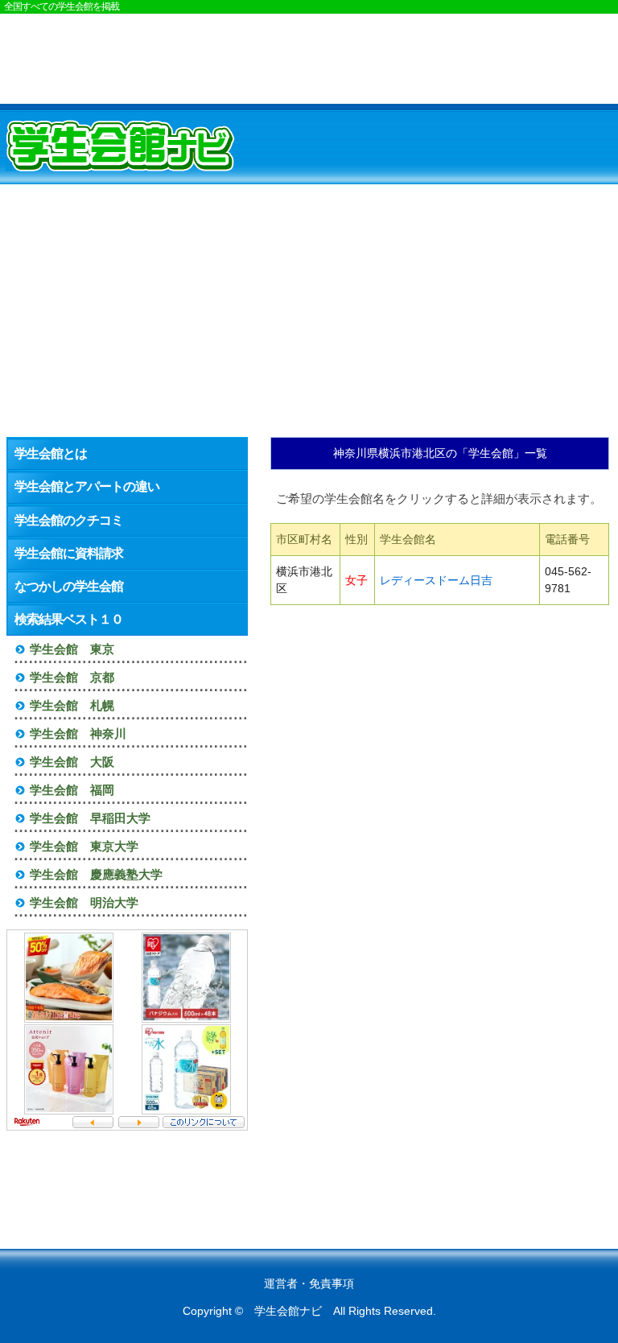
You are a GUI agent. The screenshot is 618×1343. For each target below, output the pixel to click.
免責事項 (331, 1283)
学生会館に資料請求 (68, 553)
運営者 (281, 1283)
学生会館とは (50, 453)
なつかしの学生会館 (68, 586)
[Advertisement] (309, 58)
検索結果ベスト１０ (68, 619)
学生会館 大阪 (72, 761)
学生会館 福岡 (72, 790)
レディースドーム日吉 (436, 580)
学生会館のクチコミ (68, 520)
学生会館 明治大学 (84, 902)
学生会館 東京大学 (84, 846)
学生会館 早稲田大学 (90, 818)
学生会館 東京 (72, 649)
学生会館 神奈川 (78, 733)
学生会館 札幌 (72, 705)
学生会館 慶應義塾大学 (96, 874)
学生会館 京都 (72, 677)
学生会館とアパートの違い (86, 486)
